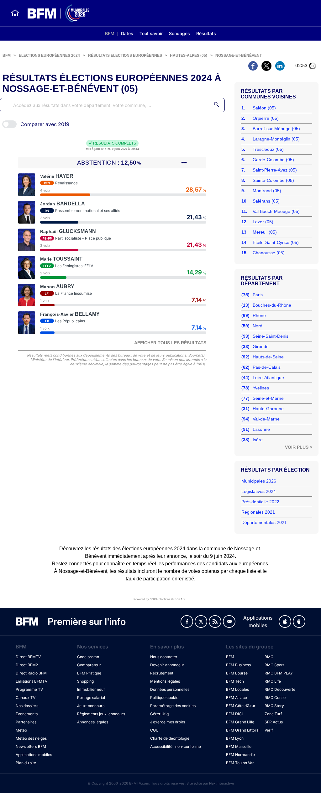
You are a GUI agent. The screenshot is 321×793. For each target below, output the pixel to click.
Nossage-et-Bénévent (238, 55)
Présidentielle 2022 (260, 501)
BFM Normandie (240, 754)
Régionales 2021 (258, 512)
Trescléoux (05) (268, 149)
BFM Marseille (238, 746)
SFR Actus (274, 722)
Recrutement (161, 673)
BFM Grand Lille (240, 722)
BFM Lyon (235, 738)
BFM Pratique (89, 673)
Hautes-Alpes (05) (188, 55)
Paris (258, 294)
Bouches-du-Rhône (272, 305)
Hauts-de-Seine (268, 356)
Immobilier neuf (91, 689)
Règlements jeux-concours (101, 713)
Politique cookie (164, 697)
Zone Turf (273, 713)
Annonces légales (92, 722)
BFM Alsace (236, 697)
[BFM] (15, 13)
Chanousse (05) (269, 252)
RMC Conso (275, 697)
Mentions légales (165, 681)
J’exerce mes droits (167, 722)
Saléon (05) (264, 107)
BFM (109, 33)
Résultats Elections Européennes (125, 55)
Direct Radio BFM (31, 673)
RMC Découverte (280, 689)
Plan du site (26, 762)
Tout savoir (151, 33)
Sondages (179, 33)
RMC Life (273, 681)
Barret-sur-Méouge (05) (276, 128)
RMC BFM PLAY (279, 673)
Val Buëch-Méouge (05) (276, 211)
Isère (258, 439)
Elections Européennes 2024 (49, 55)
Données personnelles (169, 689)
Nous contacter (163, 656)
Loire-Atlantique (268, 377)
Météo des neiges (31, 738)
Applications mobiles (34, 754)
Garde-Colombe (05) (273, 159)
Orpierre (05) (266, 118)
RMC (269, 656)
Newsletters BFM (31, 746)
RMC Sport (274, 665)
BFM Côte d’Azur (240, 705)
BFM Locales (237, 689)
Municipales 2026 (258, 481)
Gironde (261, 346)
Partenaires (26, 722)
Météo (21, 730)
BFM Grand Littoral (243, 730)
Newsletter (229, 621)
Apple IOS (285, 621)
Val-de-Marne (266, 418)
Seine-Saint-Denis (270, 336)
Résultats (206, 33)
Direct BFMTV (28, 656)
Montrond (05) (267, 190)
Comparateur (89, 665)
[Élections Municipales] (54, 13)
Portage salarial (91, 697)
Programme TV (29, 689)
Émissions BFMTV (31, 681)
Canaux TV (25, 697)
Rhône (259, 315)
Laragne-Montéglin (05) (276, 138)
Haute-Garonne (268, 408)
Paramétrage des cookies (173, 705)
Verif (269, 730)
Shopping (85, 681)
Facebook (187, 621)
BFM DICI (234, 713)
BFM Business (238, 665)
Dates (127, 33)
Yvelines (261, 387)
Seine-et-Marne (268, 398)
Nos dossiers (27, 705)
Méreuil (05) (265, 232)
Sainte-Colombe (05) (273, 180)
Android (299, 621)
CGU (154, 730)
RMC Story (274, 705)
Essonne (261, 429)
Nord (257, 325)
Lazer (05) (263, 221)
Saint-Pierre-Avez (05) (275, 169)
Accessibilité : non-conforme (175, 746)
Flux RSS (215, 621)
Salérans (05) (266, 201)
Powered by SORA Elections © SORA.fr (159, 599)
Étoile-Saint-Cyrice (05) (276, 242)
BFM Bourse (237, 673)
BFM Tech (235, 681)
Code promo (88, 656)
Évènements (27, 713)
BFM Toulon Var (240, 762)
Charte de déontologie (169, 738)
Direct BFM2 (27, 665)
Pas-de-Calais (267, 367)
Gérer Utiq (159, 713)
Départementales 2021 (264, 522)
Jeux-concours (90, 705)
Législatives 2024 (258, 491)
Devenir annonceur (167, 665)
